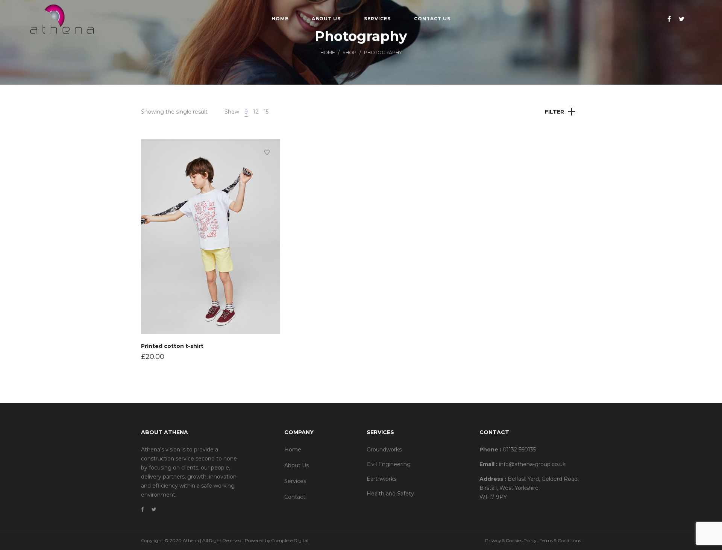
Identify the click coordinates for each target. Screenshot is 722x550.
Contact (294, 497)
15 (266, 111)
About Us (296, 465)
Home (327, 52)
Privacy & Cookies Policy (510, 540)
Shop (349, 52)
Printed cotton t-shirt (172, 346)
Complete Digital (289, 540)
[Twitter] (682, 18)
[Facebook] (670, 18)
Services (295, 481)
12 (255, 111)
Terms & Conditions (560, 540)
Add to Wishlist (267, 152)
